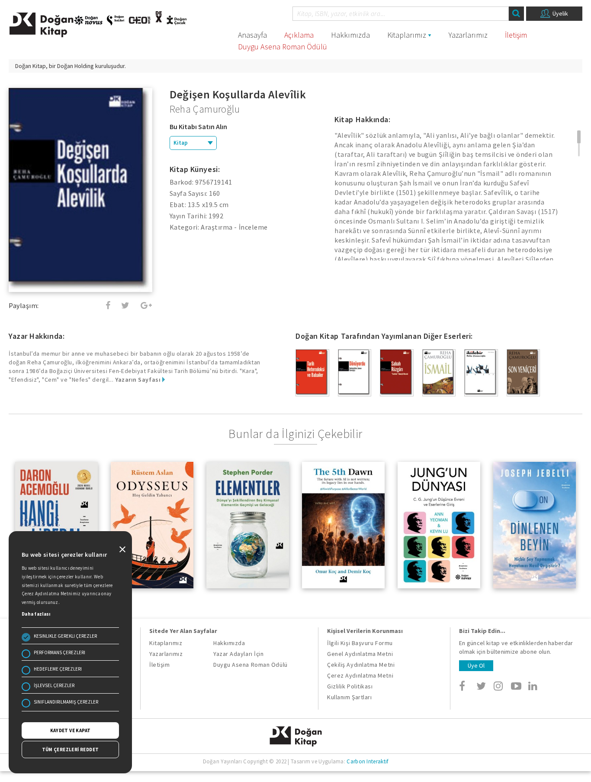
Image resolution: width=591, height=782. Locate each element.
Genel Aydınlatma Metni (360, 654)
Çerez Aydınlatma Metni (360, 675)
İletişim (516, 35)
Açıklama (299, 35)
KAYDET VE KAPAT (70, 730)
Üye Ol (476, 665)
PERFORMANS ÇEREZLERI (59, 652)
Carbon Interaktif (367, 761)
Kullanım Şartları (349, 697)
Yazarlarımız (468, 35)
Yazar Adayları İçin (238, 654)
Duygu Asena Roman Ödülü (282, 47)
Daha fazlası (36, 614)
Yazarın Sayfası (138, 379)
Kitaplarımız (406, 35)
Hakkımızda (350, 35)
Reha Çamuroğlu (205, 109)
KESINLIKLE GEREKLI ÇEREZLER (65, 636)
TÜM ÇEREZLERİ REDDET (70, 749)
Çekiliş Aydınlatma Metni (361, 664)
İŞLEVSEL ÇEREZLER (54, 685)
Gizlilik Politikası (350, 686)
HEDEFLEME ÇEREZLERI (58, 669)
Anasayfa (252, 35)
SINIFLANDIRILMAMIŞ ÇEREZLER (66, 702)
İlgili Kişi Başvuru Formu (360, 643)
